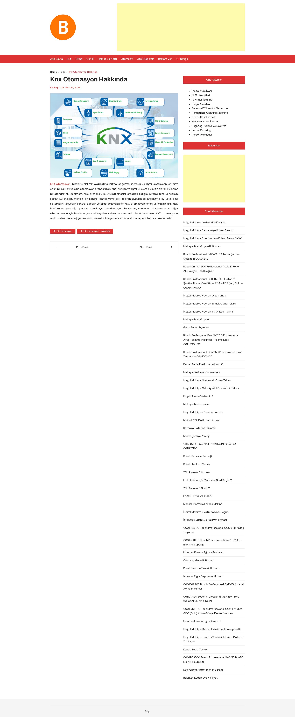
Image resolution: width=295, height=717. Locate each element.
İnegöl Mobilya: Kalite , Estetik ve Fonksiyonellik (212, 629)
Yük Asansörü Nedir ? (196, 488)
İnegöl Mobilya (201, 104)
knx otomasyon (63, 231)
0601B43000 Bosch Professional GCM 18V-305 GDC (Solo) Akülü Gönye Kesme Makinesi (212, 611)
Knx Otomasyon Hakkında (95, 231)
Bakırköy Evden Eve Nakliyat (200, 677)
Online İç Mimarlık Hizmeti (198, 560)
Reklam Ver (165, 59)
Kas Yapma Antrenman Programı (203, 669)
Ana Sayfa (56, 59)
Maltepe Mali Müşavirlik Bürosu (202, 246)
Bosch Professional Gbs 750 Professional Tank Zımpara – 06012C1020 (212, 354)
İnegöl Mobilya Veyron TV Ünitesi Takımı (208, 311)
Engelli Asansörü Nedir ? (198, 396)
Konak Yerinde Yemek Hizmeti (201, 568)
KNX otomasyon (60, 184)
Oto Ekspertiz (145, 59)
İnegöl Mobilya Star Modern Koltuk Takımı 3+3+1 (212, 238)
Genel (90, 59)
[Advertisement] (181, 27)
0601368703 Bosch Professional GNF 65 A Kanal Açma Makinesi (213, 587)
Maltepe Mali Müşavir (196, 319)
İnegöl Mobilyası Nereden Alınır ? (203, 412)
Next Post (146, 247)
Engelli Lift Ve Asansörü (197, 496)
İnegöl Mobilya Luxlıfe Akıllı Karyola (204, 222)
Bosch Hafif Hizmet (203, 117)
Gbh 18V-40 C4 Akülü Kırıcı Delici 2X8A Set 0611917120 (209, 446)
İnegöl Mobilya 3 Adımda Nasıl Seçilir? (206, 512)
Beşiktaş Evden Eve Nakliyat (209, 126)
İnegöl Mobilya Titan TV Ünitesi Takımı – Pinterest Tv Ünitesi (214, 639)
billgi (56, 87)
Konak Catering (201, 130)
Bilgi (69, 59)
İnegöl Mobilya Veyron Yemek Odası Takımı (209, 303)
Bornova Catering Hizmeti (199, 428)
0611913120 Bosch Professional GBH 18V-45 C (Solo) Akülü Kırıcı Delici (211, 599)
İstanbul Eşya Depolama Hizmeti (203, 576)
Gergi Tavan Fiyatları (196, 327)
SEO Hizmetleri (201, 95)
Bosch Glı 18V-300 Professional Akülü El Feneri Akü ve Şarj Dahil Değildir (211, 269)
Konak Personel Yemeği (197, 456)
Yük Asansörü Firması (196, 472)
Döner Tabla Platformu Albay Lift (203, 364)
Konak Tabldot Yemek (196, 464)
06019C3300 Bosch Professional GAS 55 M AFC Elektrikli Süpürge (213, 660)
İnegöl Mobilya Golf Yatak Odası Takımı (207, 380)
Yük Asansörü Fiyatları (205, 121)
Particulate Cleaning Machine (210, 113)
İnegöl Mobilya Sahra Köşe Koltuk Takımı (208, 230)
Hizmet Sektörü (107, 59)
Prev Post (82, 247)
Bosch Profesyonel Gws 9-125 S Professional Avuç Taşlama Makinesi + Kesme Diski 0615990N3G (210, 339)
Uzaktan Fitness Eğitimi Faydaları (203, 552)
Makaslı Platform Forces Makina (202, 504)
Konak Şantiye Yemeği (196, 436)
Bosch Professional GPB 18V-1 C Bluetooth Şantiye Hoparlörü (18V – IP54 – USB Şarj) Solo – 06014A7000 (213, 283)
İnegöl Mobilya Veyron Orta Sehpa (204, 295)
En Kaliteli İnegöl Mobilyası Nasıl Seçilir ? (207, 480)
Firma (79, 59)
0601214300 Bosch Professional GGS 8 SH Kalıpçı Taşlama (213, 530)
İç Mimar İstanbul (202, 99)
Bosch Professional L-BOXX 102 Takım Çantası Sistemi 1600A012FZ (211, 256)
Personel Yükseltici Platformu (210, 108)
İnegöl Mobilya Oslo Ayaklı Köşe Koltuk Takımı (211, 388)
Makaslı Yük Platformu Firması (201, 420)
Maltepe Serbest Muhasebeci (201, 372)
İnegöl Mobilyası (202, 91)
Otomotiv (127, 59)
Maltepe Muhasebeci (196, 404)
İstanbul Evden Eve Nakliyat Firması (205, 520)
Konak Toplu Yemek (195, 649)
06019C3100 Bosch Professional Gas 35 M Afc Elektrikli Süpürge (212, 542)
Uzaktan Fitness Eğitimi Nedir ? (202, 621)
